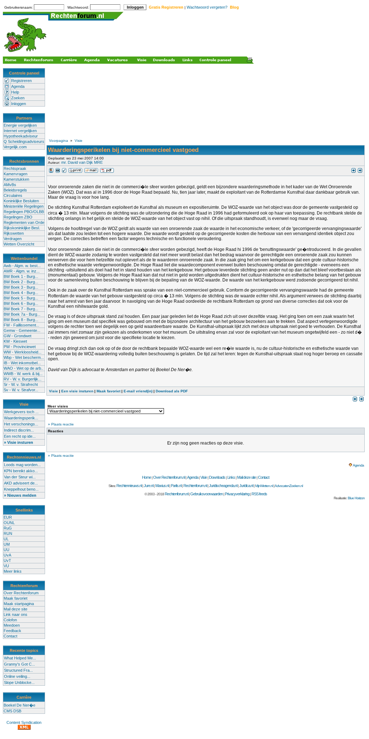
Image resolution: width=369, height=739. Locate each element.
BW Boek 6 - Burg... (21, 303)
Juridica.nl (246, 485)
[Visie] (51, 172)
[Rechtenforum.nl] (25, 53)
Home (146, 477)
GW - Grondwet (17, 336)
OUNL (9, 523)
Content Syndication (23, 722)
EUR (8, 517)
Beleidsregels (15, 190)
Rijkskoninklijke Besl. (22, 228)
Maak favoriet (15, 598)
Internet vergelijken (20, 131)
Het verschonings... (21, 424)
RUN (8, 533)
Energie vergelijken (20, 125)
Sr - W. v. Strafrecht (21, 384)
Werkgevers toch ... (21, 412)
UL (6, 539)
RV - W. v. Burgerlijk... (22, 379)
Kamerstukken (16, 179)
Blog (234, 7)
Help (15, 92)
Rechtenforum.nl (195, 485)
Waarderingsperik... (21, 418)
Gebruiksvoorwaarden (206, 494)
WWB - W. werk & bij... (23, 373)
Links (231, 477)
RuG (8, 528)
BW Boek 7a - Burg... (22, 314)
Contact (10, 636)
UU (6, 550)
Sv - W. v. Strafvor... (21, 390)
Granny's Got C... (19, 664)
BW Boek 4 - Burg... (21, 292)
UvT (7, 560)
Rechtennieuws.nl (129, 485)
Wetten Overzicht (19, 244)
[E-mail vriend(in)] (91, 172)
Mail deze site (15, 609)
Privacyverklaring (237, 494)
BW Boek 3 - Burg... (21, 287)
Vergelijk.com (15, 147)
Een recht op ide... (20, 436)
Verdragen (13, 238)
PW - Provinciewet (20, 346)
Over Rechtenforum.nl (169, 477)
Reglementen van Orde (24, 222)
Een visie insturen (77, 391)
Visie (79, 141)
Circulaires (13, 195)
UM (7, 544)
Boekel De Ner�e (19, 705)
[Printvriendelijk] (75, 172)
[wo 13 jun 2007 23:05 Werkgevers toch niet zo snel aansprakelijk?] (360, 172)
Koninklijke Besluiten (21, 201)
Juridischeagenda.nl (223, 485)
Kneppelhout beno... (21, 489)
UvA (7, 555)
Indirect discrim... (19, 430)
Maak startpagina (19, 603)
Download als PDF (172, 391)
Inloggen (18, 104)
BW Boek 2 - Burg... (21, 282)
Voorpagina (58, 141)
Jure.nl (148, 485)
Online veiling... (17, 676)
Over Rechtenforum (21, 593)
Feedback (12, 630)
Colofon (10, 620)
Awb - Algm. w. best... (22, 265)
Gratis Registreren (166, 7)
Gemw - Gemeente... (22, 330)
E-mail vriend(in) (138, 391)
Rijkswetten (14, 233)
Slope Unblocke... (19, 682)
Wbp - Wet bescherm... (24, 357)
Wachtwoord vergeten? (207, 7)
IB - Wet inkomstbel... (22, 363)
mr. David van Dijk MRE (82, 162)
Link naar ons (15, 614)
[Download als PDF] (107, 172)
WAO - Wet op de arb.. (23, 368)
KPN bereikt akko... (21, 471)
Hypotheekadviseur (21, 136)
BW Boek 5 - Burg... (21, 298)
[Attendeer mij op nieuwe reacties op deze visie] (57, 172)
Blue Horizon (356, 498)
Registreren (21, 80)
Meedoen (12, 625)
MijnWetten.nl (264, 486)
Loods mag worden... (22, 465)
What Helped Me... (20, 658)
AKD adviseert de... (21, 483)
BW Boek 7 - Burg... (21, 309)
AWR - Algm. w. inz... (22, 271)
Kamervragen (15, 174)
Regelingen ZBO (18, 217)
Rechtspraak (15, 168)
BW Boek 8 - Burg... (21, 319)
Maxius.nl (162, 485)
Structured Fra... (18, 670)
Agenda (18, 86)
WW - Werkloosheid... (22, 352)
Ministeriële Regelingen (24, 206)
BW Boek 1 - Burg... (21, 276)
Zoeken (18, 98)
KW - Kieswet (15, 341)
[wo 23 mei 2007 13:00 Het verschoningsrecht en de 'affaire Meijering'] (353, 172)
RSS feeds (259, 494)
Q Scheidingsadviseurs (24, 141)
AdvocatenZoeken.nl (289, 486)
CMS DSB (12, 711)
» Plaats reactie (61, 424)
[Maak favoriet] (64, 172)
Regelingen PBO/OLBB (24, 211)
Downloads (217, 477)
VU (6, 566)
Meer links (13, 571)
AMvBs (10, 185)
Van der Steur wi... (20, 477)
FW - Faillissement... (21, 325)
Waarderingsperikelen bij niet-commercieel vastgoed (123, 150)
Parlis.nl (176, 485)
